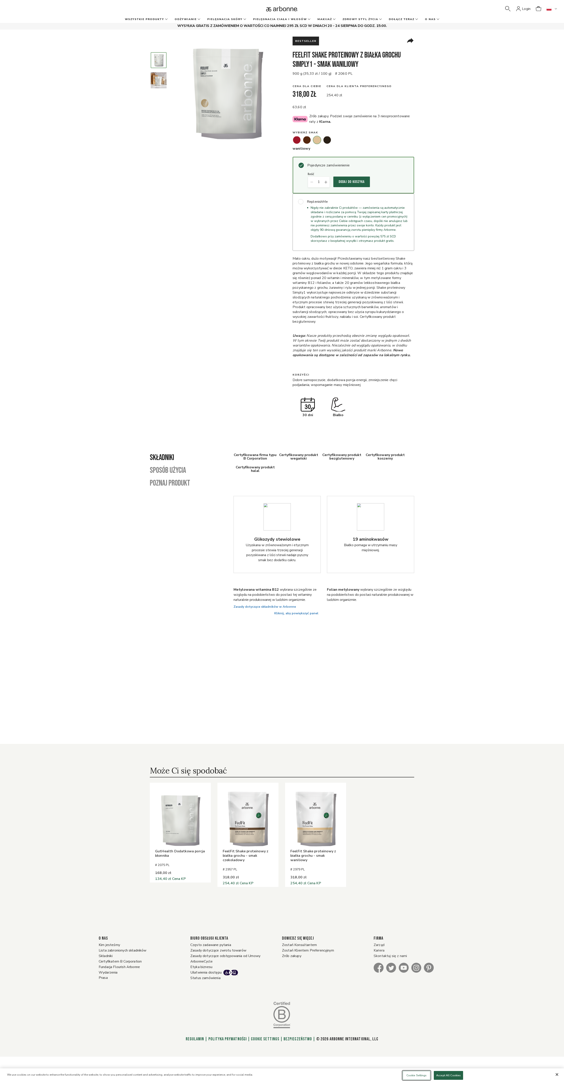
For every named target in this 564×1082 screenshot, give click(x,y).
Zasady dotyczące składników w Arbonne (265, 607)
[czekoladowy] (307, 140)
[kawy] (327, 140)
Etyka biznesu (201, 967)
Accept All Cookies (448, 1075)
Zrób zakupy (291, 956)
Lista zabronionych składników (123, 950)
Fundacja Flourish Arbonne (119, 967)
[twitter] (391, 967)
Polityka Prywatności (227, 1039)
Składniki (106, 956)
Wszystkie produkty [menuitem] (144, 19)
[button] (507, 8)
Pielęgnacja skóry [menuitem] (225, 19)
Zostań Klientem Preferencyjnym (308, 950)
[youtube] (404, 967)
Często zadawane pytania (210, 944)
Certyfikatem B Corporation (120, 961)
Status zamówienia (205, 978)
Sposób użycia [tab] (168, 470)
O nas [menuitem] (430, 19)
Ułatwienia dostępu (206, 972)
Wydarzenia (108, 972)
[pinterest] (429, 967)
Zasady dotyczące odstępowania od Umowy (225, 956)
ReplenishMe (317, 201)
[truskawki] (297, 140)
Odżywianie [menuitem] (186, 19)
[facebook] (379, 967)
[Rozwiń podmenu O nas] (437, 19)
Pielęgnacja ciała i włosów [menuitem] (280, 19)
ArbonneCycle (201, 961)
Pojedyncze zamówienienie (328, 165)
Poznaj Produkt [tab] (170, 483)
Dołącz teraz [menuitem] (401, 19)
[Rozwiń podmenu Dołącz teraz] (416, 19)
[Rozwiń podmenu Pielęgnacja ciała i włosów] (308, 19)
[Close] (557, 1074)
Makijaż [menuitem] (324, 19)
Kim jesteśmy (109, 944)
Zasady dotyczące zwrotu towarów (218, 950)
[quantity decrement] (311, 182)
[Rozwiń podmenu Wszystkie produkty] (166, 19)
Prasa (103, 977)
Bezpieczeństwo (298, 1039)
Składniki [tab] (162, 457)
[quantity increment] (326, 182)
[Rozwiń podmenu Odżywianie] (198, 19)
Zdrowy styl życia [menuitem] (360, 19)
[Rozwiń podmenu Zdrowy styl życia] (380, 19)
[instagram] (416, 967)
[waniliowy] (317, 140)
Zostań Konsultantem (299, 944)
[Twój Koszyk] (538, 8)
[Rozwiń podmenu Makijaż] (334, 19)
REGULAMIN (195, 1039)
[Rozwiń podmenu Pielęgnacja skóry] (244, 19)
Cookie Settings (265, 1039)
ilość (311, 174)
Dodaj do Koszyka (352, 182)
